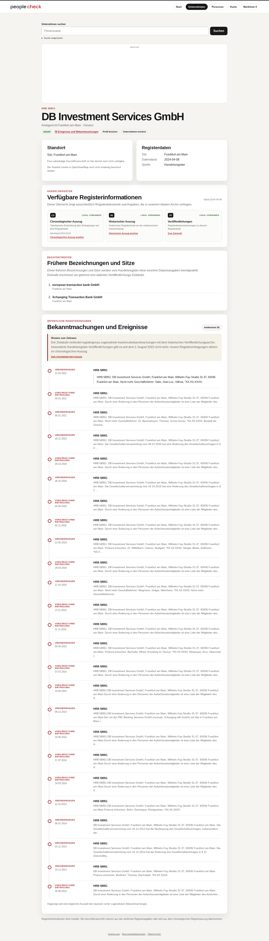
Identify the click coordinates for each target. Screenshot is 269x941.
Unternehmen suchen (54, 24)
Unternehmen (196, 6)
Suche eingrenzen (53, 38)
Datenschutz (154, 934)
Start (179, 6)
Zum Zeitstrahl (175, 233)
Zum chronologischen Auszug (66, 357)
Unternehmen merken (134, 131)
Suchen (218, 30)
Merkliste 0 (250, 6)
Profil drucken (110, 131)
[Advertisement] (134, 75)
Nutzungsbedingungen (133, 934)
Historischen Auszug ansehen (123, 233)
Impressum (114, 934)
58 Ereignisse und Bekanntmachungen (76, 131)
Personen (218, 6)
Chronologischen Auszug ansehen (67, 237)
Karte (233, 6)
